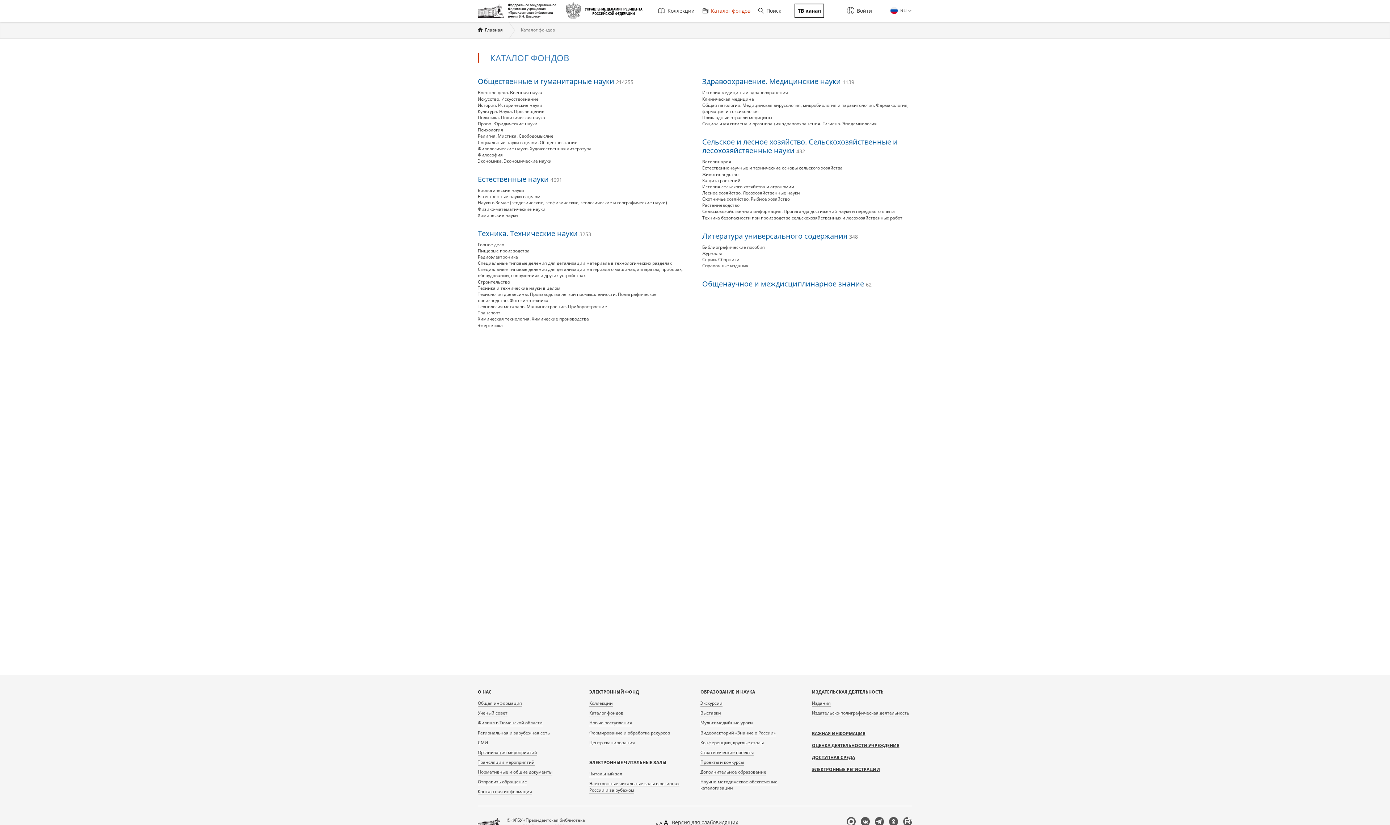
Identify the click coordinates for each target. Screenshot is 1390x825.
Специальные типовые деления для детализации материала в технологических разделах (575, 263)
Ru (903, 10)
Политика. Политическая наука (511, 117)
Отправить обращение (502, 782)
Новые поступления (610, 723)
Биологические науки (501, 190)
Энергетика (490, 325)
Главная (494, 30)
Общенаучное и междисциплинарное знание (787, 284)
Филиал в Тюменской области (510, 723)
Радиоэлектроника (498, 257)
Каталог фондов (730, 10)
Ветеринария (716, 162)
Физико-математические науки (512, 209)
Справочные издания (725, 266)
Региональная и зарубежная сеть (514, 733)
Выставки (710, 713)
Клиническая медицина (728, 99)
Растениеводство (721, 205)
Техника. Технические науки (534, 233)
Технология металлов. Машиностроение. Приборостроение (542, 306)
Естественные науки (520, 179)
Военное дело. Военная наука (510, 92)
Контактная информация (505, 791)
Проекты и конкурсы (722, 762)
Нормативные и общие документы (515, 772)
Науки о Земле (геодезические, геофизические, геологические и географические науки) (572, 203)
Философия (490, 155)
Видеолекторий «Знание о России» (738, 733)
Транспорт (489, 313)
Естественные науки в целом (509, 196)
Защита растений (721, 180)
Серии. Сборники (721, 259)
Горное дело (491, 245)
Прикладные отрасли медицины (737, 117)
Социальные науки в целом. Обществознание (527, 142)
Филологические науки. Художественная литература (534, 149)
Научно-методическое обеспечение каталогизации (739, 785)
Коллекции (681, 10)
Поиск (773, 10)
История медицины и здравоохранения (745, 92)
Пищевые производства (504, 251)
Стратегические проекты (727, 752)
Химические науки (498, 215)
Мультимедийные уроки (726, 723)
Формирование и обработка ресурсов (629, 733)
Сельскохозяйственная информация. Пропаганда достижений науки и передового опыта (798, 211)
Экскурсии (711, 703)
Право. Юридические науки (508, 124)
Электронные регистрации (846, 769)
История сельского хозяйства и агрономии (748, 187)
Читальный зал (605, 774)
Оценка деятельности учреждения (856, 745)
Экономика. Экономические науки (515, 161)
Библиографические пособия (733, 247)
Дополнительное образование (733, 772)
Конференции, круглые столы (732, 743)
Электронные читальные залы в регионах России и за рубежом (634, 786)
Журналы (712, 253)
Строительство (494, 282)
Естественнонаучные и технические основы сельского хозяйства (772, 168)
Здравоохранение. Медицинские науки (778, 81)
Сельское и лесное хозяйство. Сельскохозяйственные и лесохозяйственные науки (800, 146)
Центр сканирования (612, 743)
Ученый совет (492, 713)
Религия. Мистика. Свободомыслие (515, 136)
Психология (490, 130)
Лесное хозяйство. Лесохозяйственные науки (751, 193)
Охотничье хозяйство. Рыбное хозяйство (746, 199)
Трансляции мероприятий (506, 762)
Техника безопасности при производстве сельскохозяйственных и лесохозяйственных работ (802, 218)
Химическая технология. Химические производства (533, 319)
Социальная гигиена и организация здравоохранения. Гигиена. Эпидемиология (789, 124)
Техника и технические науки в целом (519, 288)
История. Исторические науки (510, 105)
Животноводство (720, 174)
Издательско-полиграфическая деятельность (860, 713)
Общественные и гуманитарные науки (555, 81)
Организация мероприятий (507, 752)
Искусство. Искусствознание (508, 99)
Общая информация (500, 703)
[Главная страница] (519, 11)
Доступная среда (833, 757)
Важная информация (838, 733)
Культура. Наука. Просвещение (511, 111)
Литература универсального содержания (780, 236)
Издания (821, 703)
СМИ (483, 743)
